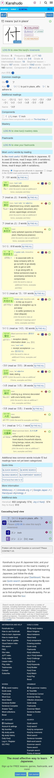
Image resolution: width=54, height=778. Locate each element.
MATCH (29, 35)
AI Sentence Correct (35, 693)
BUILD (30, 31)
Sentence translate (34, 738)
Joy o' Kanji (39, 501)
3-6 (29, 58)
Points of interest (33, 753)
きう (8, 253)
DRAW (40, 31)
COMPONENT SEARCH (31, 475)
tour (23, 595)
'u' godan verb (19, 252)
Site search (6, 646)
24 (30, 67)
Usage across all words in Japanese (28, 170)
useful (11, 152)
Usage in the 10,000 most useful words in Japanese (27, 171)
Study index (6, 658)
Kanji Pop (31, 676)
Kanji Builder (32, 667)
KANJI (13, 9)
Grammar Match (33, 708)
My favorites (7, 729)
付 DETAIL (23, 9)
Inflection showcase (35, 699)
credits (9, 619)
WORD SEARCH (29, 470)
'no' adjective (27, 203)
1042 (31, 64)
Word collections (8, 711)
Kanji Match (31, 673)
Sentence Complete (10, 705)
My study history (8, 735)
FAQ (4, 649)
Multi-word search (34, 741)
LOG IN (6, 49)
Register (11, 741)
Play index (6, 664)
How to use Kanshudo (11, 631)
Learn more (21, 774)
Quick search (13, 580)
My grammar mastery (37, 687)
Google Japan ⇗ (42, 489)
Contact (5, 670)
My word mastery (11, 687)
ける (8, 300)
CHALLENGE (32, 27)
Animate (17, 42)
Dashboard (34, 577)
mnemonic (34, 49)
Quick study (31, 646)
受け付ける (19, 351)
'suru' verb (18, 183)
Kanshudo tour (8, 628)
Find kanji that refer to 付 (12, 479)
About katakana (33, 634)
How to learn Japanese (11, 634)
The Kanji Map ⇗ (41, 119)
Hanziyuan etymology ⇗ (14, 492)
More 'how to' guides (10, 640)
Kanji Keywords (33, 664)
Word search (32, 735)
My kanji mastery (36, 628)
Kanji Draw (31, 670)
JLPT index (6, 655)
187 (11, 64)
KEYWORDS (32, 38)
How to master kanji (10, 637)
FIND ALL (23, 177)
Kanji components (34, 640)
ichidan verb (18, 299)
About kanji (31, 637)
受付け (31, 333)
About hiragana (33, 631)
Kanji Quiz (31, 661)
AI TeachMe (32, 690)
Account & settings (9, 726)
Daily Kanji (6, 738)
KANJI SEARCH (10, 475)
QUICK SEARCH (11, 470)
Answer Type (7, 708)
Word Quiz (6, 696)
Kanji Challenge (33, 658)
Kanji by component (35, 729)
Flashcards (31, 649)
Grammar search (34, 744)
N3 (39, 55)
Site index (6, 652)
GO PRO (6, 744)
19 (23, 61)
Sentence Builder (9, 702)
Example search (33, 750)
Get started (34, 774)
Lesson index (7, 661)
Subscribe (6, 673)
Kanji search (32, 726)
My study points (8, 732)
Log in (4, 741)
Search (50, 15)
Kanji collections (33, 652)
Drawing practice (34, 643)
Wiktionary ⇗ (8, 489)
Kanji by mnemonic (34, 732)
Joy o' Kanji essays (34, 655)
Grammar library (33, 696)
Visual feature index (10, 643)
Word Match (7, 699)
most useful (14, 156)
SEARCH (4, 9)
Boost (29, 679)
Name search (32, 747)
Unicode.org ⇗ (24, 489)
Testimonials (7, 667)
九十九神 (33, 430)
